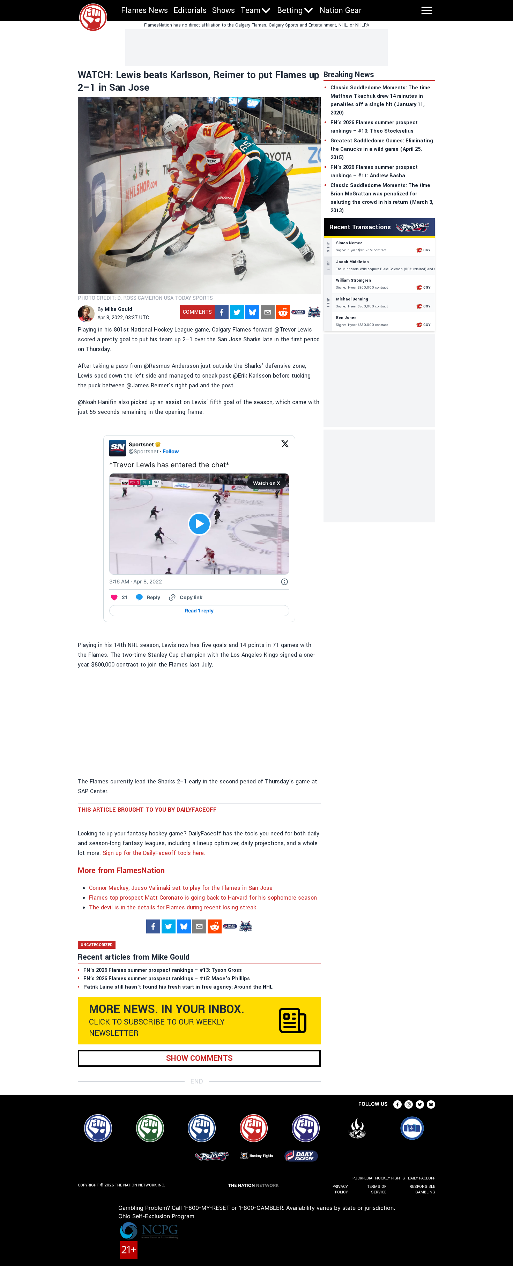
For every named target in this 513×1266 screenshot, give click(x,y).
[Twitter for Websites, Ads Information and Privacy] (284, 581)
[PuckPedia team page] (314, 312)
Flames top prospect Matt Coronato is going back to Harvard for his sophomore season (203, 898)
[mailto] (268, 312)
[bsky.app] (252, 312)
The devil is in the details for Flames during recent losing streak (172, 907)
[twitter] (237, 312)
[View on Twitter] (285, 448)
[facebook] (222, 312)
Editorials (190, 10)
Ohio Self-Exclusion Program (156, 1216)
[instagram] (408, 1104)
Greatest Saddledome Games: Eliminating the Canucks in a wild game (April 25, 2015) (381, 149)
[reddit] (283, 312)
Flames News (144, 10)
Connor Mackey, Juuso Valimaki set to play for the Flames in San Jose (181, 888)
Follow (171, 451)
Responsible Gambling (422, 1189)
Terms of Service (376, 1189)
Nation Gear (341, 10)
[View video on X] (199, 524)
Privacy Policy (340, 1189)
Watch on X (266, 483)
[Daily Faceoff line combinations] (298, 312)
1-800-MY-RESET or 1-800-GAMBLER (233, 1207)
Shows (223, 10)
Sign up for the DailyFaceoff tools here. (154, 853)
